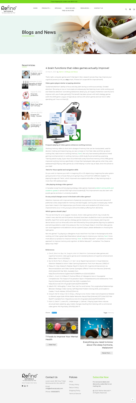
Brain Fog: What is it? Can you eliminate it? (37, 105)
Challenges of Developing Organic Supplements (36, 125)
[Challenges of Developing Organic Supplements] (26, 126)
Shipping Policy (74, 390)
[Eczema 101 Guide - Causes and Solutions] (26, 116)
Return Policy (74, 387)
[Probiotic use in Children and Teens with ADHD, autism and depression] (26, 74)
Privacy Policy (74, 384)
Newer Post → (106, 353)
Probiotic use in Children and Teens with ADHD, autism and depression (36, 74)
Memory (111, 313)
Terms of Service (75, 393)
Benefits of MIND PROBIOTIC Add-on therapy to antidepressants (35, 84)
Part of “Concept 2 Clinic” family (29, 382)
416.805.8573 (55, 392)
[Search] (126, 9)
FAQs (71, 381)
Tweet (54, 312)
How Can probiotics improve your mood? (36, 94)
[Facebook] (22, 386)
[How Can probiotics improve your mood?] (26, 95)
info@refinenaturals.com (54, 388)
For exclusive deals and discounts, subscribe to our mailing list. (102, 384)
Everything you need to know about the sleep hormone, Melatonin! (98, 345)
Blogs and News (71, 72)
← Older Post (51, 344)
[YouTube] (25, 386)
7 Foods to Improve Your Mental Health (62, 338)
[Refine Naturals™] (9, 9)
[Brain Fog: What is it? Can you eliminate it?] (26, 105)
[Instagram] (27, 386)
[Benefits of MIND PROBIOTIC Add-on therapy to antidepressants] (25, 85)
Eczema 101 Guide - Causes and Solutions (36, 115)
